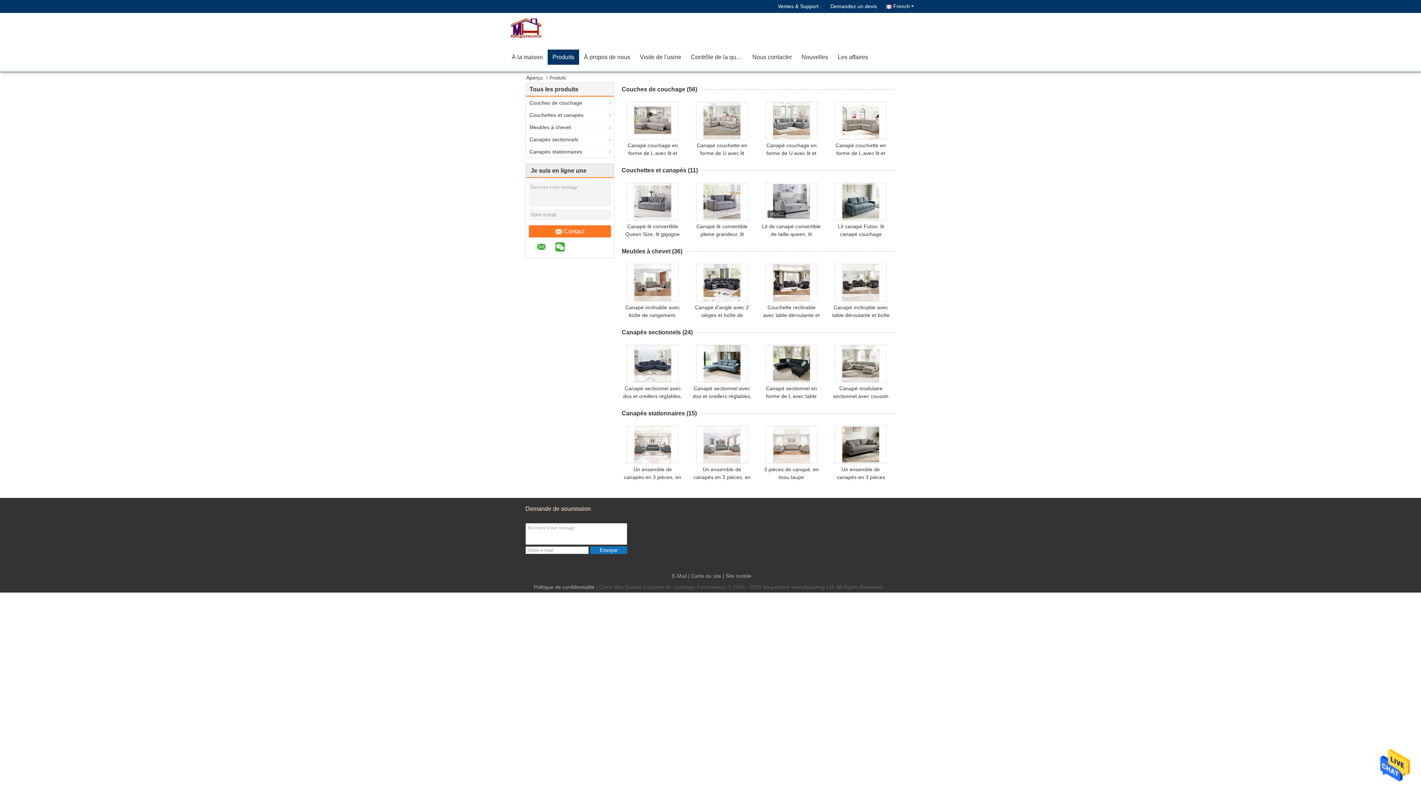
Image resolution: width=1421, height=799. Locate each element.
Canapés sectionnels (554, 139)
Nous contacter (772, 57)
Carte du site (706, 576)
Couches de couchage (556, 103)
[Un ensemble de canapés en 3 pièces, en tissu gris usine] (722, 444)
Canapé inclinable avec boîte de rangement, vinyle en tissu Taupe (652, 315)
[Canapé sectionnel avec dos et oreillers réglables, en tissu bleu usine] (722, 363)
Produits (563, 57)
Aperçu (534, 78)
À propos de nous (607, 57)
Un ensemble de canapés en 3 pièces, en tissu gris (722, 477)
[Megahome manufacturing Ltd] (549, 28)
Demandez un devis (853, 6)
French (901, 6)
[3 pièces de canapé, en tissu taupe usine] (791, 444)
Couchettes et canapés (557, 115)
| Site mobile (737, 576)
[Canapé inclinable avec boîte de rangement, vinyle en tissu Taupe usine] (653, 282)
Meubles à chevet (550, 127)
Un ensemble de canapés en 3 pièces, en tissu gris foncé (652, 477)
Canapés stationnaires (556, 152)
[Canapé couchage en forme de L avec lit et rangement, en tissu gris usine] (653, 120)
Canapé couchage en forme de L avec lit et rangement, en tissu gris (652, 153)
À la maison (527, 57)
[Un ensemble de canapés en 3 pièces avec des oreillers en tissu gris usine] (861, 444)
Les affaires (853, 57)
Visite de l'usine (660, 57)
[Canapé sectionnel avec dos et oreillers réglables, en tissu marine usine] (653, 363)
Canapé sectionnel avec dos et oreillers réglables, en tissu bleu (722, 396)
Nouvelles (815, 57)
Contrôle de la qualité (719, 57)
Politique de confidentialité (564, 587)
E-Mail (679, 576)
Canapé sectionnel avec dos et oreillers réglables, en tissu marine (652, 396)
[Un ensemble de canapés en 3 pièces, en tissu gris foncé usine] (653, 444)
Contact (574, 231)
